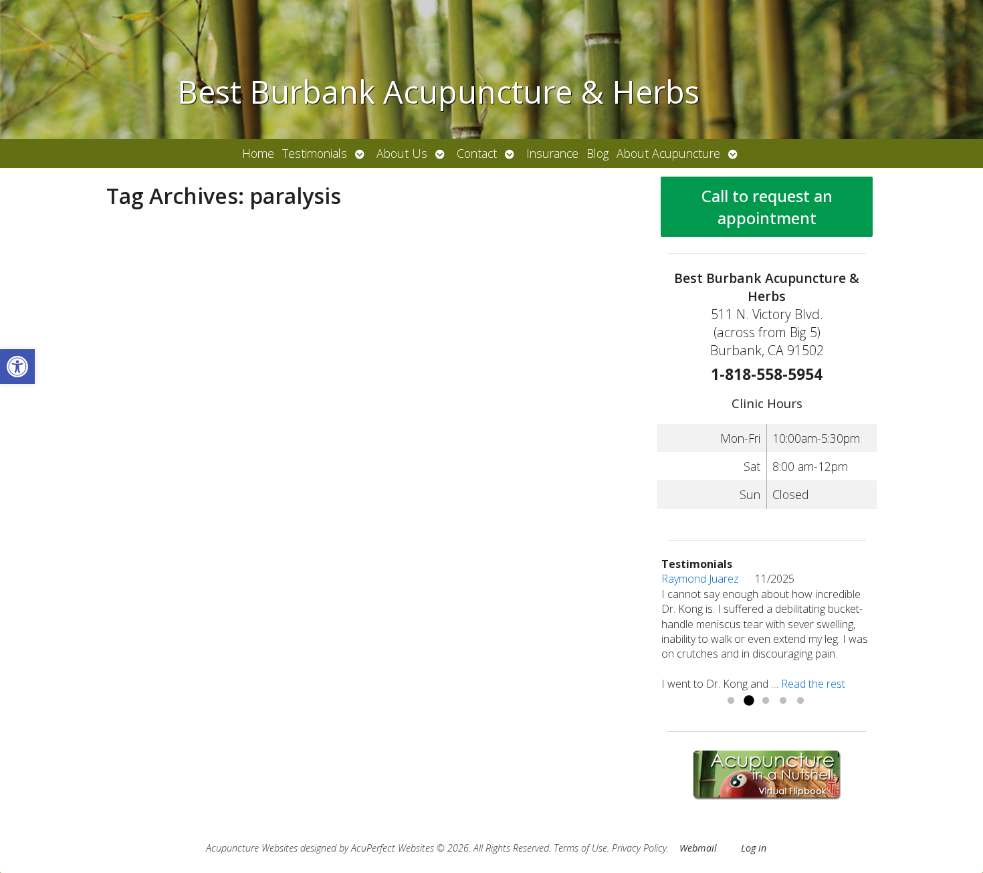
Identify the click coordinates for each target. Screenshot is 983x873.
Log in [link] (753, 848)
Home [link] (258, 153)
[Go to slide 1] (731, 701)
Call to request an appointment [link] (767, 207)
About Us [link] (401, 153)
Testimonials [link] (314, 153)
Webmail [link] (698, 848)
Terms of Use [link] (580, 848)
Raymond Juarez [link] (708, 578)
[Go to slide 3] (765, 701)
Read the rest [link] (813, 683)
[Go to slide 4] (783, 701)
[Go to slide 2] (748, 701)
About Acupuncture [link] (668, 153)
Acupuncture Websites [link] (252, 848)
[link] (17, 366)
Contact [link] (477, 153)
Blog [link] (597, 153)
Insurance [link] (552, 153)
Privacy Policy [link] (639, 848)
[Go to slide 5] (800, 701)
